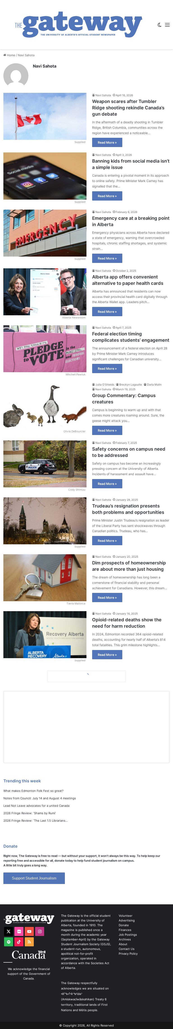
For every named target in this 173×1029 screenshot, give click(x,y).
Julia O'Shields (105, 384)
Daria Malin (154, 384)
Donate (124, 925)
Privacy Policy (128, 953)
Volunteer (125, 915)
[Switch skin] (159, 26)
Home (10, 55)
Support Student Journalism (34, 878)
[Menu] (167, 26)
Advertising (127, 920)
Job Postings (128, 934)
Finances (125, 930)
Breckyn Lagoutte (130, 384)
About (123, 944)
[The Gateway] (78, 24)
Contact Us (126, 949)
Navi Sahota (44, 66)
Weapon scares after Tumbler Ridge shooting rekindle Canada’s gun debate (128, 108)
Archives (125, 939)
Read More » (107, 142)
